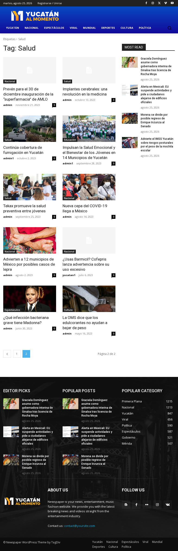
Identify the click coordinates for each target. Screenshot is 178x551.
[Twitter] (159, 3)
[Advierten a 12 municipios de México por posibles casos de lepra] (29, 240)
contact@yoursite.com (79, 526)
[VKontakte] (168, 504)
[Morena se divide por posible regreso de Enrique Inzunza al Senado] (130, 118)
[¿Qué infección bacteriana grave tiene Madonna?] (29, 299)
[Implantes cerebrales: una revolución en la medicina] (89, 70)
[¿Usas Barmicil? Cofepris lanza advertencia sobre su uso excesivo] (89, 240)
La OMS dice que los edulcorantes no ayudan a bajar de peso (85, 322)
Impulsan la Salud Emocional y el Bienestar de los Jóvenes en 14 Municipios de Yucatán (89, 152)
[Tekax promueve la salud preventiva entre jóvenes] (29, 187)
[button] (169, 27)
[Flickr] (147, 504)
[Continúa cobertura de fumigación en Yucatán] (29, 128)
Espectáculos (12, 310)
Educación (70, 139)
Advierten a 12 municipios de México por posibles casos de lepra (29, 264)
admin (7, 105)
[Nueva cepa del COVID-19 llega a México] (89, 187)
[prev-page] (7, 354)
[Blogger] (126, 504)
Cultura (68, 310)
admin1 (8, 158)
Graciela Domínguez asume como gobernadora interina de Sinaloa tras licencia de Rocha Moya (156, 66)
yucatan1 (69, 275)
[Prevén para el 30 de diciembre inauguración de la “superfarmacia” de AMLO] (29, 70)
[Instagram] (153, 3)
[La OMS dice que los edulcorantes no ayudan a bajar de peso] (89, 299)
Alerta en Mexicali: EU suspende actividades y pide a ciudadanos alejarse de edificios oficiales (156, 94)
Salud (67, 81)
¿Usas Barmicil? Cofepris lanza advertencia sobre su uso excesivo (86, 264)
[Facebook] (146, 3)
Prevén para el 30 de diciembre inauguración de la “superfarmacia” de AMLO (28, 94)
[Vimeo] (165, 3)
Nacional (10, 81)
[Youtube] (172, 3)
